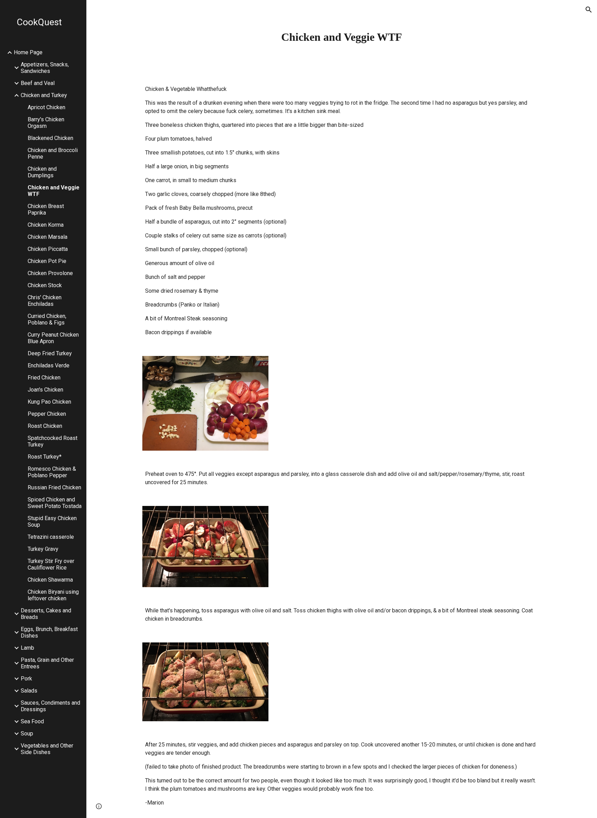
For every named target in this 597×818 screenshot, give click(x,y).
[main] (341, 37)
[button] (588, 9)
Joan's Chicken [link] (45, 389)
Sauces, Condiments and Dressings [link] (50, 706)
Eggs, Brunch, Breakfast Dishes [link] (49, 632)
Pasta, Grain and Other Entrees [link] (47, 663)
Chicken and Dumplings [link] (42, 172)
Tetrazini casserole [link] (51, 537)
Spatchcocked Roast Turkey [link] (52, 441)
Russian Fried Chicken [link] (54, 487)
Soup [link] (27, 733)
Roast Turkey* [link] (44, 456)
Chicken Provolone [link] (50, 273)
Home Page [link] (28, 52)
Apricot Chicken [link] (46, 107)
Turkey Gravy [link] (43, 549)
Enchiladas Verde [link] (48, 365)
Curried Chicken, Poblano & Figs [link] (47, 319)
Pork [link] (26, 678)
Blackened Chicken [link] (50, 138)
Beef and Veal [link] (38, 83)
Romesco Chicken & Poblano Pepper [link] (52, 472)
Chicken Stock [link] (45, 285)
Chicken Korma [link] (46, 225)
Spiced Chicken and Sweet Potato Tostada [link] (55, 502)
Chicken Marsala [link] (47, 237)
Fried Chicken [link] (44, 377)
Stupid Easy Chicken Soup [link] (52, 521)
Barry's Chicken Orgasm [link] (46, 122)
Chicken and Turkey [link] (44, 95)
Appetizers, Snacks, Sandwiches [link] (45, 67)
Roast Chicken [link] (45, 426)
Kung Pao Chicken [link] (49, 401)
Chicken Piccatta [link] (48, 249)
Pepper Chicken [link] (47, 414)
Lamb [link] (27, 648)
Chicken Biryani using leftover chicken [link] (53, 595)
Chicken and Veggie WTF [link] (53, 190)
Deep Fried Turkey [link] (50, 353)
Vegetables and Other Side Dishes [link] (47, 748)
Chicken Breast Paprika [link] (46, 209)
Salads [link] (29, 690)
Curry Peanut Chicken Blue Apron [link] (53, 338)
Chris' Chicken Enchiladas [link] (44, 300)
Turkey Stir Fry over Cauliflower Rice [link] (51, 564)
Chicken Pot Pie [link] (47, 261)
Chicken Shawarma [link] (50, 579)
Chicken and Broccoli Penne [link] (53, 153)
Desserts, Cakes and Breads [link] (46, 613)
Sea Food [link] (32, 721)
